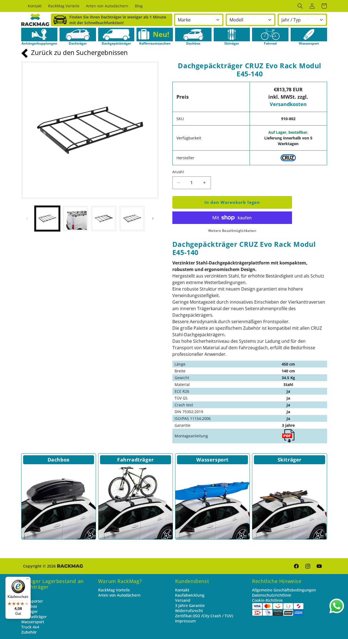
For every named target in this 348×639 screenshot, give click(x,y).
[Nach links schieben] (27, 219)
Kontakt (182, 590)
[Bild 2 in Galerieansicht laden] (75, 218)
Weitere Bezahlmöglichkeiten (232, 230)
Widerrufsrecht (189, 610)
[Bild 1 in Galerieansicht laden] (47, 218)
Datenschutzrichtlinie (271, 595)
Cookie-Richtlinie (267, 600)
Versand (182, 600)
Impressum (185, 621)
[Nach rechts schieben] (153, 219)
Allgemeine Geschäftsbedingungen (284, 590)
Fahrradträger (135, 459)
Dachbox (59, 459)
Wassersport (212, 459)
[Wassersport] (212, 502)
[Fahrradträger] (135, 502)
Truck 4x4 (30, 626)
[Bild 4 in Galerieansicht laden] (132, 218)
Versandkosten (288, 104)
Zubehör (29, 632)
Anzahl (178, 171)
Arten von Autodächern (119, 595)
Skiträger (290, 459)
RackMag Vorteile (114, 590)
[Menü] (27, 580)
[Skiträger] (289, 502)
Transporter (32, 601)
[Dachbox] (58, 502)
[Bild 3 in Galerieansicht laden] (104, 218)
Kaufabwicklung (189, 595)
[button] (300, 6)
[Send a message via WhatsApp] (336, 606)
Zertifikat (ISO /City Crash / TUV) (204, 615)
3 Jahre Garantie (190, 605)
